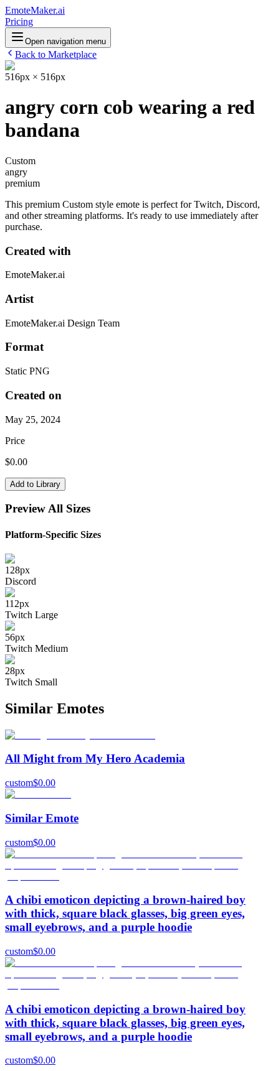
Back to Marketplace (56, 54)
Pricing (19, 21)
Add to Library (35, 484)
